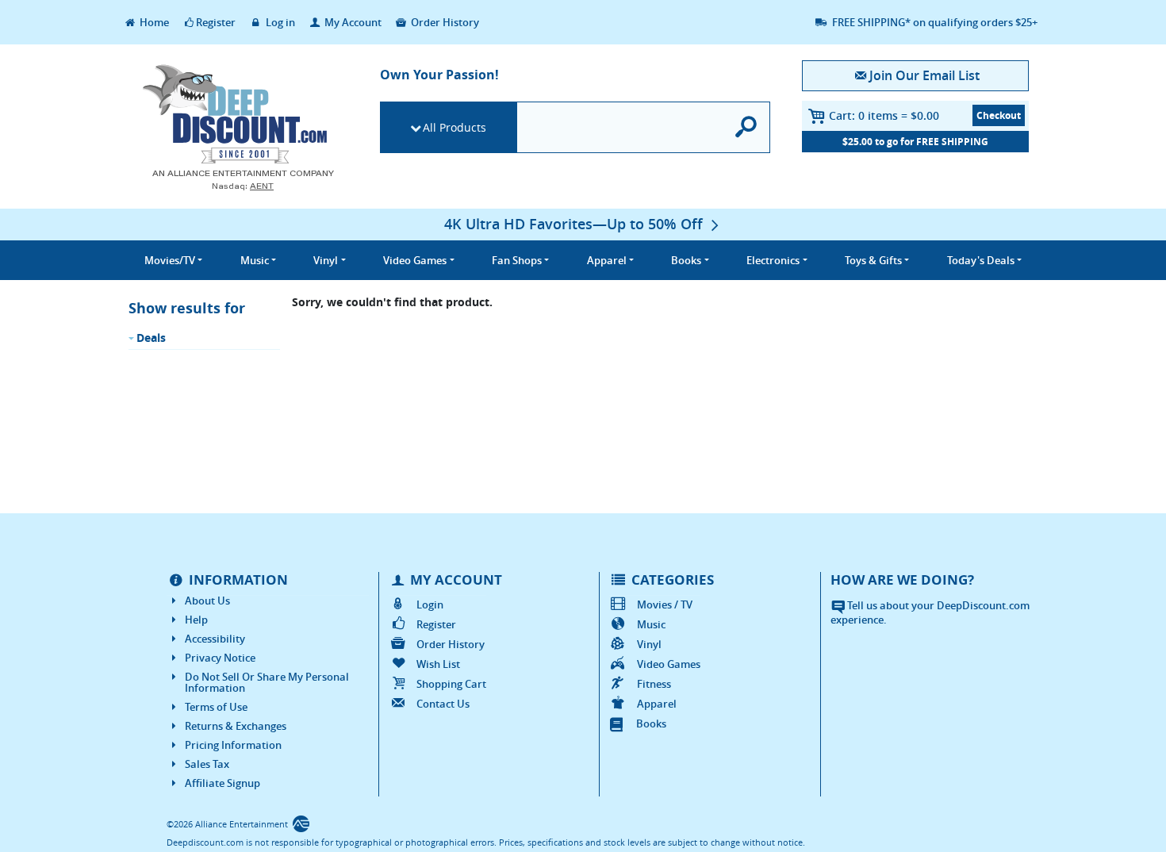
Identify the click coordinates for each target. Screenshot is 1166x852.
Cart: (884, 115)
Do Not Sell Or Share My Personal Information (267, 682)
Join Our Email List (924, 75)
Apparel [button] (607, 260)
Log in (279, 22)
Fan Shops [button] (517, 260)
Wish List (438, 664)
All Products (454, 127)
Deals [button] (980, 260)
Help (196, 619)
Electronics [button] (773, 260)
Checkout (998, 115)
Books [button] (686, 260)
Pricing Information (233, 744)
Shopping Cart (451, 684)
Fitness (654, 684)
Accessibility (215, 638)
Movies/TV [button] (169, 260)
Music (651, 624)
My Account (352, 22)
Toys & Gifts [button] (873, 260)
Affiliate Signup (222, 783)
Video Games (668, 664)
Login (429, 604)
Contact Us (443, 704)
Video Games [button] (415, 260)
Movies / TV (664, 604)
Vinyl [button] (325, 260)
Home (153, 22)
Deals (151, 337)
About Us (207, 600)
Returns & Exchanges (235, 725)
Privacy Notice (220, 657)
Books (651, 723)
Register (216, 22)
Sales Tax (207, 763)
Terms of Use (216, 706)
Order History (443, 22)
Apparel (657, 704)
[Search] (746, 127)
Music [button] (254, 260)
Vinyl (649, 644)
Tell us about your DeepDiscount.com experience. (930, 612)
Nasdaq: (243, 186)
